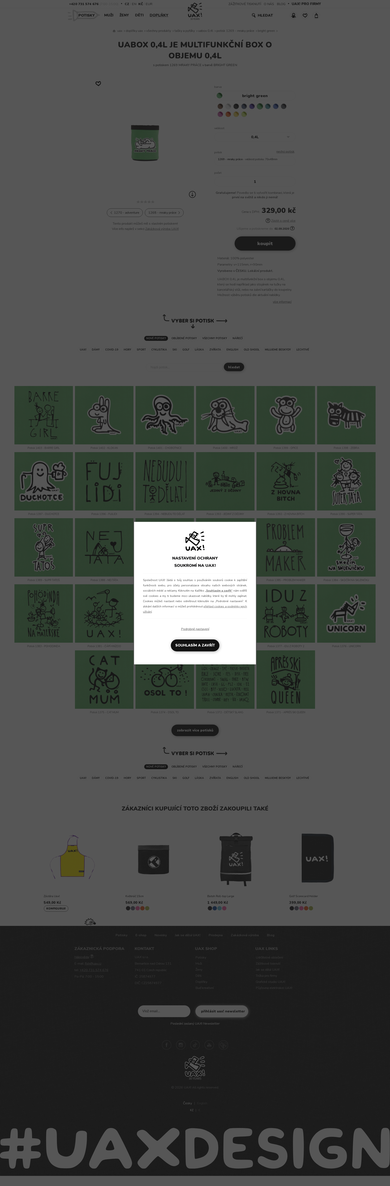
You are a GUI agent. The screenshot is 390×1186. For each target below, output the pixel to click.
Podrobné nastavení (195, 629)
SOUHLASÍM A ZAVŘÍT (195, 645)
